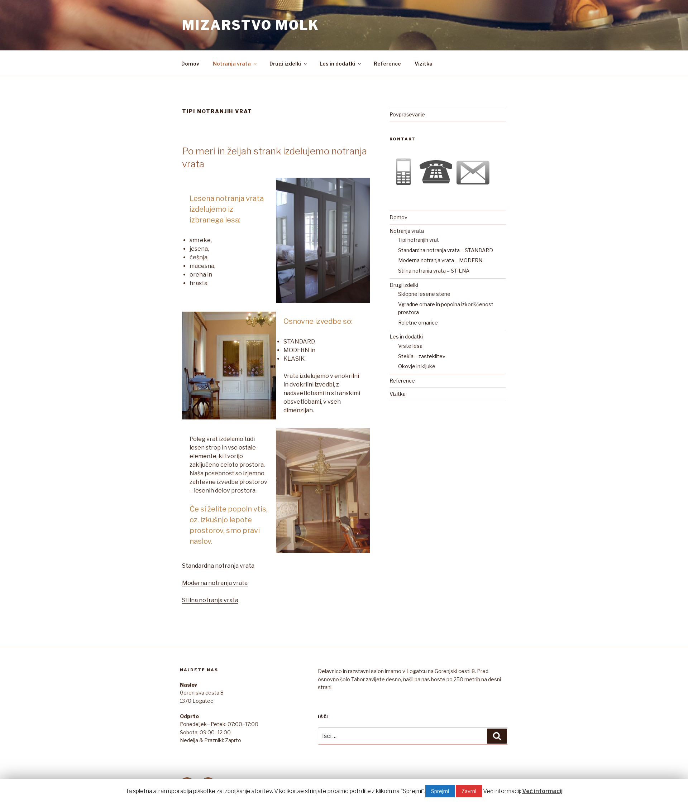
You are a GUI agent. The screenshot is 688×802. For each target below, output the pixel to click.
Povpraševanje (407, 114)
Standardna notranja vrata (218, 565)
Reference (387, 64)
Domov (190, 64)
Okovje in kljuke (416, 366)
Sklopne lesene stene (424, 294)
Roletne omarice (418, 323)
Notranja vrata (232, 64)
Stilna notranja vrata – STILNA (433, 271)
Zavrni (469, 791)
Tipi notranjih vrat (418, 240)
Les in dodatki (337, 64)
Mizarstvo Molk (250, 25)
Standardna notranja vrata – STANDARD (445, 250)
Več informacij (542, 791)
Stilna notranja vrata (210, 600)
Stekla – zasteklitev (421, 356)
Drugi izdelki (285, 64)
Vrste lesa (410, 346)
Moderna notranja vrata (215, 583)
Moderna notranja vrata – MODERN (440, 260)
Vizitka (424, 64)
